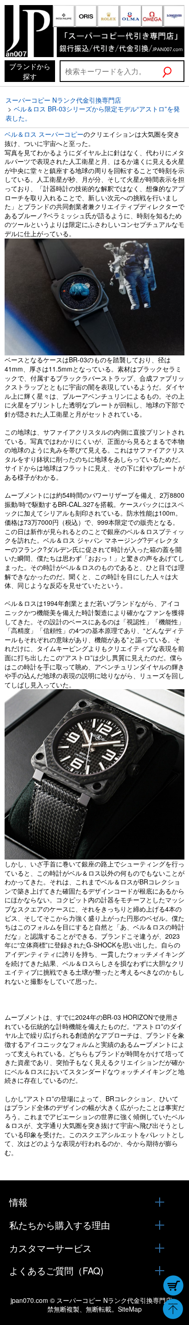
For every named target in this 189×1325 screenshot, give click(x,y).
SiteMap (130, 1308)
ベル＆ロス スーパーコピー (44, 134)
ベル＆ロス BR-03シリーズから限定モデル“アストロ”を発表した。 (93, 113)
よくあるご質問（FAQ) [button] (56, 1270)
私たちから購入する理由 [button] (59, 1225)
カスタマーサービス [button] (50, 1248)
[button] (172, 71)
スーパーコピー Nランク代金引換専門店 (63, 100)
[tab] (94, 1202)
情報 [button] (18, 1202)
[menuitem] (30, 71)
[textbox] (111, 71)
